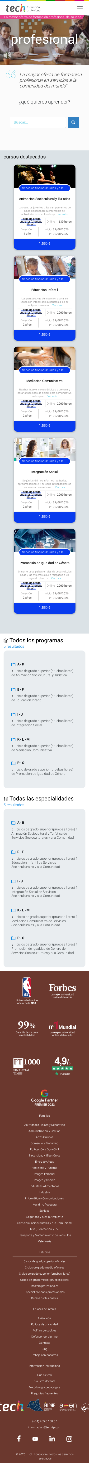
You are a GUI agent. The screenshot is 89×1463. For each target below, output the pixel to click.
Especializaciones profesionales (44, 1292)
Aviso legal (45, 1318)
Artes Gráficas (44, 1137)
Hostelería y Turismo (44, 1167)
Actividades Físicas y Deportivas (44, 1125)
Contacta (44, 1342)
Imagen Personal (44, 1174)
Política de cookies (44, 1330)
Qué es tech (44, 1375)
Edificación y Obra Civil (44, 1149)
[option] (44, 40)
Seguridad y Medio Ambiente (44, 1216)
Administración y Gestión (44, 1131)
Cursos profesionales (44, 1298)
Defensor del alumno (44, 1336)
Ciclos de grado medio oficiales (44, 1267)
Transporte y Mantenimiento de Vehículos (44, 1235)
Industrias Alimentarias (44, 1186)
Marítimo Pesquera (44, 1204)
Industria (44, 1192)
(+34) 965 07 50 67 (44, 1421)
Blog (44, 1349)
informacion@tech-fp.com (44, 1427)
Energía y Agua (44, 1161)
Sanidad (44, 1210)
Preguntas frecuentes (44, 1393)
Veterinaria (44, 1241)
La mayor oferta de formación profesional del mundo (42, 17)
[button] (6, 40)
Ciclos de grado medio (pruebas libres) (44, 1279)
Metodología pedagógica (44, 1387)
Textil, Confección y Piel (44, 1229)
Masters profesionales (44, 1286)
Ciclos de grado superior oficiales (45, 1261)
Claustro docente (44, 1381)
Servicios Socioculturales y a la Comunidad (44, 1223)
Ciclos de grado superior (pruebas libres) (44, 1273)
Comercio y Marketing (44, 1143)
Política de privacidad (44, 1324)
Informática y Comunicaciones (44, 1198)
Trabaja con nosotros (44, 1355)
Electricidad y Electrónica (44, 1155)
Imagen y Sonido (44, 1180)
